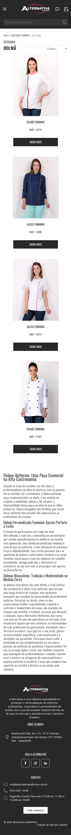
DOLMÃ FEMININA (35, 429)
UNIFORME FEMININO (20, 35)
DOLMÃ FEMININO (36, 122)
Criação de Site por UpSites (52, 824)
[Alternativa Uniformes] (35, 9)
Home (6, 35)
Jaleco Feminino (36, 224)
